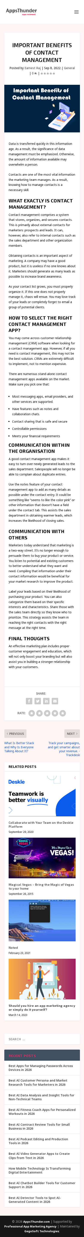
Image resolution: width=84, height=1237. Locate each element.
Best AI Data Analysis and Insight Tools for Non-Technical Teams (41, 1097)
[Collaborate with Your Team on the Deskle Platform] (42, 796)
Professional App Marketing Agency (30, 1226)
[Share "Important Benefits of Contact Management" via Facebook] (29, 701)
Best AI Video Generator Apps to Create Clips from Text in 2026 (39, 1156)
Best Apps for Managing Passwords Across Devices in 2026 (41, 1068)
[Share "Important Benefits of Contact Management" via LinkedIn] (46, 701)
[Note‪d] (42, 920)
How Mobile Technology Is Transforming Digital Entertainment (40, 1170)
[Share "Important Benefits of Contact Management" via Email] (55, 701)
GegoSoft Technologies (41, 1231)
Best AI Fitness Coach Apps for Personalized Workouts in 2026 (42, 1112)
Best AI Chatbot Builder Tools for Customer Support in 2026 (42, 1185)
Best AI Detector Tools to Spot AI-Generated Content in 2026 (35, 1200)
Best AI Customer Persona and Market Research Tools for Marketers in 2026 (38, 1082)
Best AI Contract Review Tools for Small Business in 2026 (39, 1126)
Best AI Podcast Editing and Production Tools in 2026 (38, 1141)
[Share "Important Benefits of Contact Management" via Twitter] (37, 701)
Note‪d (13, 947)
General (69, 68)
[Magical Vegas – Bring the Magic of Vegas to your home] (42, 858)
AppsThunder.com (36, 1222)
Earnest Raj (33, 68)
